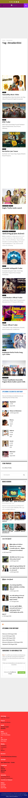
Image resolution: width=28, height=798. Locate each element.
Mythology (3, 770)
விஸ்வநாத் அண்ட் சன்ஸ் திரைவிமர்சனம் (7, 532)
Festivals (3, 768)
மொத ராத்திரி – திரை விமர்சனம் (7, 520)
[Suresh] (5, 446)
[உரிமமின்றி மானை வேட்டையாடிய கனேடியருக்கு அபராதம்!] (5, 562)
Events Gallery (5, 205)
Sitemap (20, 796)
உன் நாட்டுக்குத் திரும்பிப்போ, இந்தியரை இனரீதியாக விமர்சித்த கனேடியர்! (17, 587)
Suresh (11, 441)
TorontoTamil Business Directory (9, 756)
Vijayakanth (13, 401)
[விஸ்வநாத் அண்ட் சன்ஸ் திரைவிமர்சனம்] (8, 527)
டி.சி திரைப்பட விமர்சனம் (19, 531)
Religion (3, 772)
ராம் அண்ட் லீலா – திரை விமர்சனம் (13, 501)
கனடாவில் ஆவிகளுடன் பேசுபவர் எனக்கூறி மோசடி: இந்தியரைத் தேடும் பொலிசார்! (17, 597)
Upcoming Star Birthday (10, 628)
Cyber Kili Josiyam (5, 717)
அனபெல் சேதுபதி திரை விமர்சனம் (13, 233)
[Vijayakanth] (5, 407)
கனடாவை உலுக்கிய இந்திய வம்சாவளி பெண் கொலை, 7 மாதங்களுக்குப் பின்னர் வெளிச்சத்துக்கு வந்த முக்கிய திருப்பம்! (12, 610)
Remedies (3, 728)
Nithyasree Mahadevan (15, 411)
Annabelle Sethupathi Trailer (12, 268)
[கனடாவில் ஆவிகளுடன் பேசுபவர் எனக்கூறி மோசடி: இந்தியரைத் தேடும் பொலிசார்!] (5, 600)
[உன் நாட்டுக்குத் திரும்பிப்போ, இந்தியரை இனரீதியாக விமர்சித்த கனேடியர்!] (5, 590)
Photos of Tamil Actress (7, 778)
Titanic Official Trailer (10, 325)
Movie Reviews (5, 231)
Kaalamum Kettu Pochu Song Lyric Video (12, 353)
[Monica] (5, 425)
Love (2, 749)
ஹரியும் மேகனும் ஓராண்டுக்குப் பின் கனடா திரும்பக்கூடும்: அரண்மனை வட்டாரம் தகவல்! (17, 568)
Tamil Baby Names (5, 776)
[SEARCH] (24, 474)
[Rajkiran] (5, 435)
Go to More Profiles (7, 467)
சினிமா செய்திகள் (12, 231)
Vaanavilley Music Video (10, 94)
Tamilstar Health (5, 727)
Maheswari (12, 451)
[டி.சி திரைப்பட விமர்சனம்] (20, 527)
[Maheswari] (5, 456)
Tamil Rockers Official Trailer (12, 297)
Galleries (11, 205)
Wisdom (3, 750)
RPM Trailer (6, 122)
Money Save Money (5, 722)
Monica (12, 420)
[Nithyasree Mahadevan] (5, 416)
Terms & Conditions (13, 796)
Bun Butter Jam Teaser (10, 151)
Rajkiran (12, 430)
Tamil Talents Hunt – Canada (8, 762)
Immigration (4, 745)
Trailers (4, 92)
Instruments (3, 747)
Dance (2, 767)
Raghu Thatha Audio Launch (12, 208)
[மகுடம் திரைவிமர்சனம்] (20, 515)
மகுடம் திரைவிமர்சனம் (19, 520)
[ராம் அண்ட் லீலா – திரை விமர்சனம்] (14, 493)
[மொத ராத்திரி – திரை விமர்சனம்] (8, 515)
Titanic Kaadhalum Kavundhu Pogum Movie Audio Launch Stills (13, 381)
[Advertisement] (14, 23)
